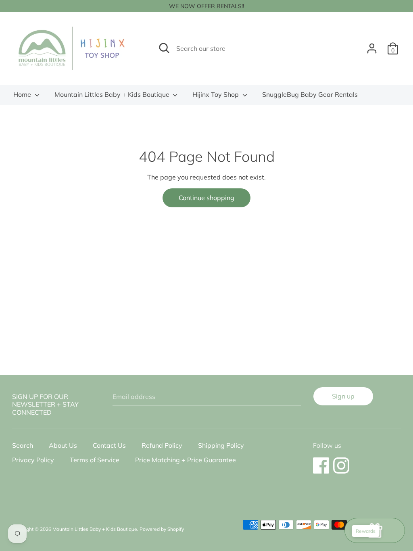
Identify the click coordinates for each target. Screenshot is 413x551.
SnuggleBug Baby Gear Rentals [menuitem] (310, 94)
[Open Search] (164, 48)
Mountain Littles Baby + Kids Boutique (112, 94)
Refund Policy (162, 445)
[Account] (372, 45)
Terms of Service (94, 460)
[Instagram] (341, 461)
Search (22, 445)
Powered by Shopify (162, 529)
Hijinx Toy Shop (216, 94)
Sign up (343, 396)
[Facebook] (321, 461)
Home (23, 94)
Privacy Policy (33, 460)
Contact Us (109, 445)
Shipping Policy (221, 445)
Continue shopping (206, 198)
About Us (63, 445)
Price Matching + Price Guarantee (185, 460)
